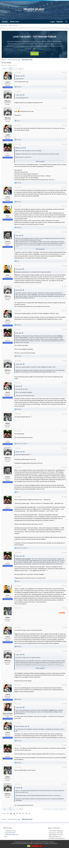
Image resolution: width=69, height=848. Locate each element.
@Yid (54, 487)
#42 (65, 329)
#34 (65, 125)
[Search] (66, 21)
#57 (65, 722)
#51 (65, 585)
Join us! (34, 53)
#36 (65, 187)
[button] (20, 21)
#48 (65, 467)
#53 (65, 627)
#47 (65, 448)
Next (20, 68)
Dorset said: (18, 269)
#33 (65, 108)
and (22, 443)
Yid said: (17, 386)
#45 (65, 413)
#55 (65, 684)
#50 (65, 552)
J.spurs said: (19, 95)
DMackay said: (19, 148)
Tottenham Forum (10, 831)
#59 (65, 767)
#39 (65, 265)
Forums (4, 21)
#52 (65, 607)
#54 (65, 651)
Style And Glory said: (21, 726)
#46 (65, 430)
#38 (65, 232)
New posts (4, 25)
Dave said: (18, 235)
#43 (65, 360)
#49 (65, 496)
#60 (65, 784)
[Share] (63, 72)
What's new (14, 21)
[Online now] (7, 79)
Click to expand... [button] (40, 161)
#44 (65, 382)
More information (34, 846)
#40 (65, 286)
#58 (65, 745)
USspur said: (19, 76)
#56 (65, 703)
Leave (41, 846)
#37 (65, 206)
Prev (5, 68)
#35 (65, 144)
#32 (65, 91)
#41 (65, 310)
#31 (65, 72)
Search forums (13, 25)
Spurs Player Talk (10, 833)
